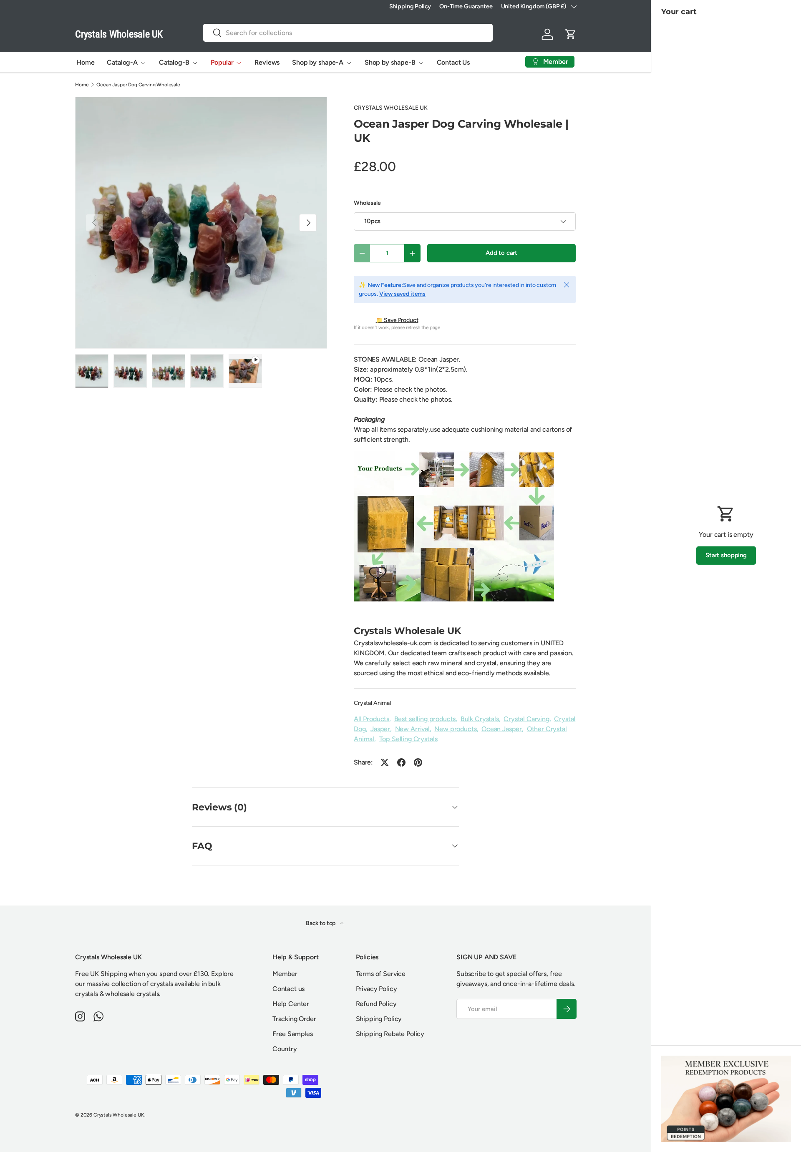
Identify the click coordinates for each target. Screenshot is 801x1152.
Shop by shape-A (317, 62)
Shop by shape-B (390, 62)
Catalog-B (174, 62)
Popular (222, 62)
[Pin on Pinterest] (418, 762)
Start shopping (726, 555)
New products (455, 729)
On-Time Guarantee (465, 6)
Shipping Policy (410, 6)
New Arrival (412, 729)
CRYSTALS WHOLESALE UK (391, 107)
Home (85, 62)
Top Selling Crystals (408, 739)
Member (284, 974)
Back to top (321, 923)
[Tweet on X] (384, 762)
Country (284, 1049)
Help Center (290, 1004)
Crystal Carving (526, 719)
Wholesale (367, 202)
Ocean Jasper (501, 729)
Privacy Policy (376, 989)
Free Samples (292, 1034)
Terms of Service (381, 974)
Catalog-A (122, 62)
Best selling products (425, 719)
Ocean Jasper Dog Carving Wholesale (138, 84)
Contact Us (453, 62)
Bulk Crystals (480, 719)
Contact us (288, 989)
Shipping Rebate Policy (390, 1034)
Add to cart (501, 253)
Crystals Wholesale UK (118, 1115)
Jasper (380, 729)
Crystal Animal (372, 703)
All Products (371, 719)
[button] (571, 34)
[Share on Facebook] (401, 762)
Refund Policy (376, 1004)
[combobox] (347, 33)
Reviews (267, 62)
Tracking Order (294, 1019)
